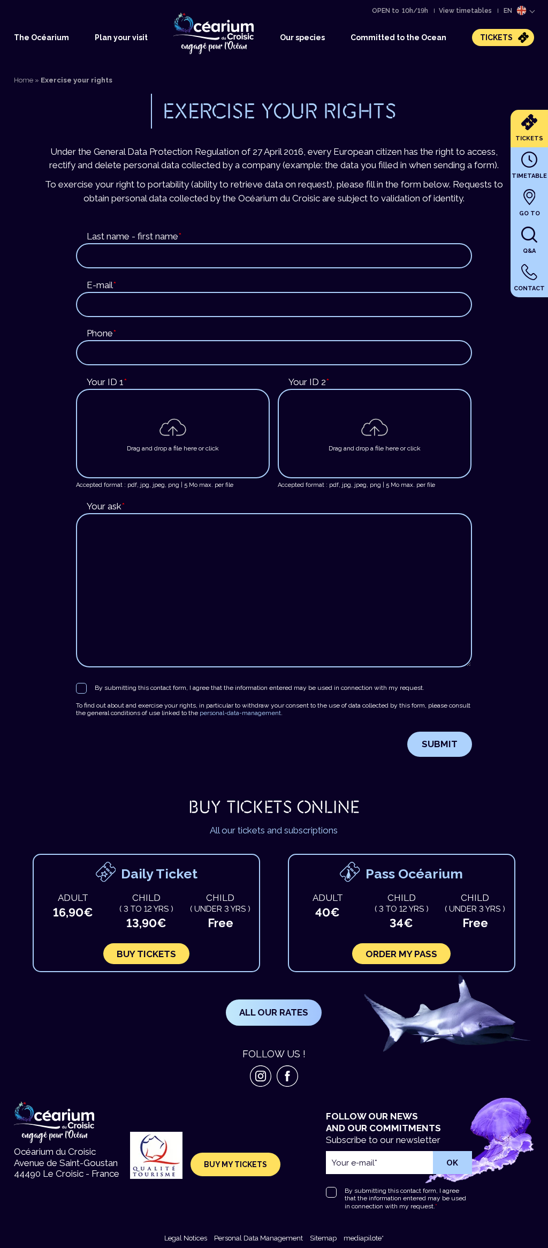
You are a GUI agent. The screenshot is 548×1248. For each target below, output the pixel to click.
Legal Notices (185, 1238)
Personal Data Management (258, 1238)
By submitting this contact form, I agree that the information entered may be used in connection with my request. (259, 688)
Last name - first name (134, 236)
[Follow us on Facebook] (287, 1076)
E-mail (101, 285)
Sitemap (323, 1238)
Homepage (195, 12)
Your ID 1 (107, 382)
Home (23, 80)
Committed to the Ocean (398, 37)
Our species (302, 37)
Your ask (106, 506)
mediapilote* (364, 1238)
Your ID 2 (308, 382)
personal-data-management (240, 713)
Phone (101, 333)
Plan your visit (121, 37)
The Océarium (41, 37)
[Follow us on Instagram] (260, 1076)
